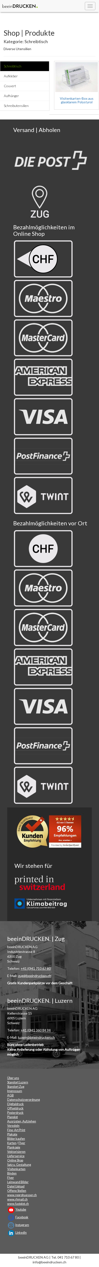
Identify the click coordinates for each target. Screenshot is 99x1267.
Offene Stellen (16, 1191)
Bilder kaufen (16, 1139)
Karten (11, 1143)
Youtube (20, 1209)
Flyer (22, 1143)
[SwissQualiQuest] (50, 833)
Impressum (14, 1091)
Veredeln (13, 1126)
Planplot (12, 1117)
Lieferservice (16, 1156)
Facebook (21, 1217)
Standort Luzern (17, 1082)
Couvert (10, 86)
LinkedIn (21, 1232)
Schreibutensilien (16, 106)
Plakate (12, 1134)
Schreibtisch (12, 66)
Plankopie (13, 1147)
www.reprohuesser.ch (22, 1195)
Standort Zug (15, 1087)
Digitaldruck (15, 1104)
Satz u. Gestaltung (19, 1165)
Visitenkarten (16, 1169)
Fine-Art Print (16, 1130)
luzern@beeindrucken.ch (36, 1037)
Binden (12, 1173)
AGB (10, 1095)
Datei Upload (16, 1186)
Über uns (13, 1078)
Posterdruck (15, 1113)
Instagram (22, 1225)
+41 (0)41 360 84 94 (36, 1030)
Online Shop (15, 1160)
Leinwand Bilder (18, 1182)
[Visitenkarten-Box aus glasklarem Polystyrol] (76, 77)
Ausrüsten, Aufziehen (21, 1121)
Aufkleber (11, 76)
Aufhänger (11, 96)
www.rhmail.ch (17, 1199)
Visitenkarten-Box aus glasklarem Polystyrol (76, 100)
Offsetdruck (15, 1108)
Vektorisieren (16, 1152)
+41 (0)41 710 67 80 (36, 968)
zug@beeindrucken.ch (34, 976)
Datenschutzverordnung (23, 1100)
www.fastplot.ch (18, 1204)
